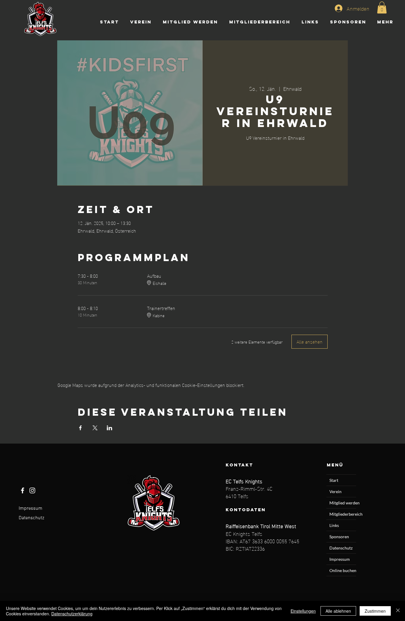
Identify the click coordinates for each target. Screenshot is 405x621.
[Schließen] (397, 611)
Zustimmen (375, 611)
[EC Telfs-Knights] (22, 490)
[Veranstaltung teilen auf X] (95, 427)
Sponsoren (339, 536)
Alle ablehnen (338, 611)
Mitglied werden (342, 502)
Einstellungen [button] (303, 611)
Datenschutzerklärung (72, 614)
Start (333, 480)
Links (334, 525)
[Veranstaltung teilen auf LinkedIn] (109, 427)
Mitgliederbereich (342, 514)
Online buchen (342, 570)
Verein (335, 491)
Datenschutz (31, 518)
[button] (382, 7)
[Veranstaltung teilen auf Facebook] (80, 427)
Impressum (30, 509)
